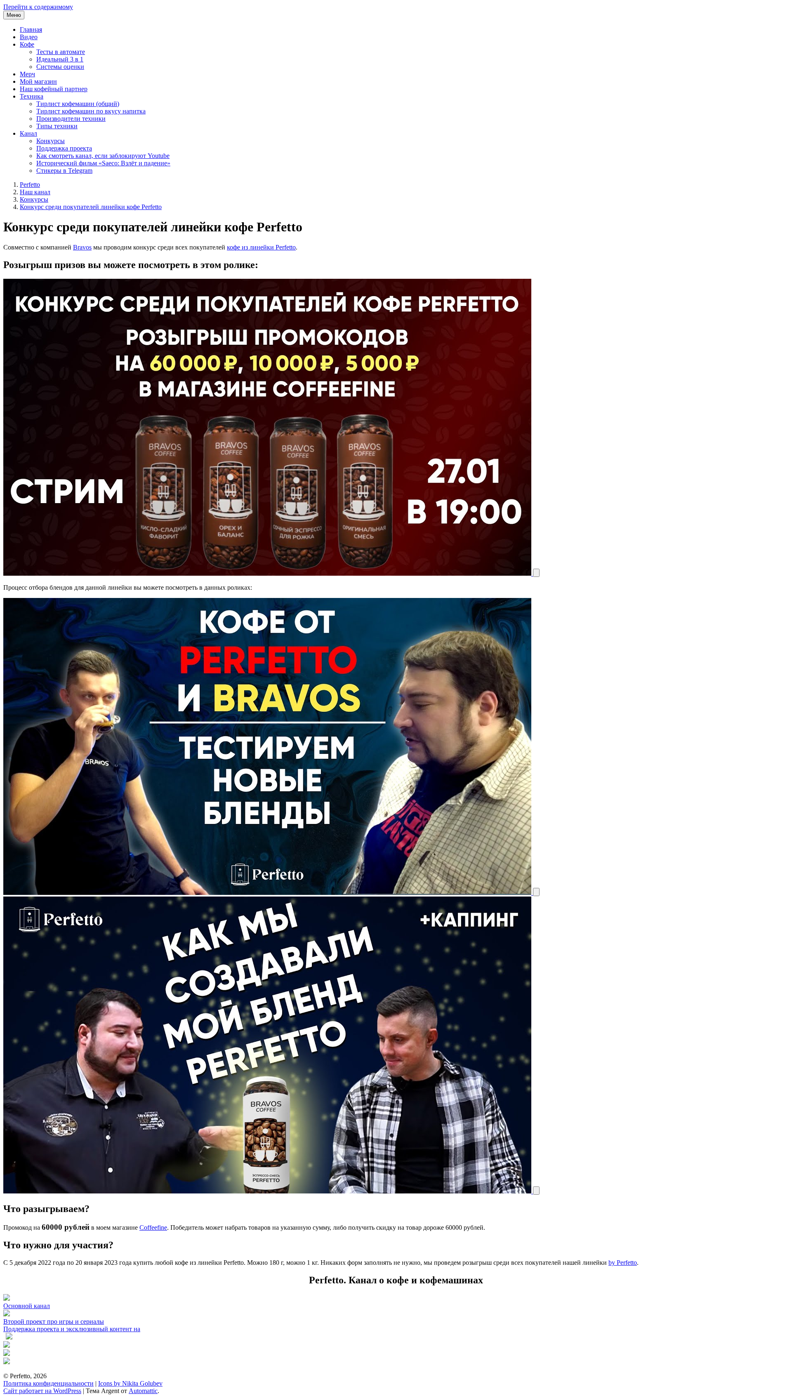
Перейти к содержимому (38, 6)
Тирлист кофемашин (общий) (77, 103)
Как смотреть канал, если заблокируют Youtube (103, 155)
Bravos (82, 247)
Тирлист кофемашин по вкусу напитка (91, 111)
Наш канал (35, 191)
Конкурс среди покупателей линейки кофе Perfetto (91, 206)
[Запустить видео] (536, 573)
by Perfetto (622, 1262)
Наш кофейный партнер (53, 88)
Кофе (27, 44)
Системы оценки (60, 66)
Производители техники (71, 118)
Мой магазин (38, 81)
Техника (31, 96)
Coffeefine (153, 1227)
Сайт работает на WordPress (42, 1390)
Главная (31, 29)
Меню (14, 15)
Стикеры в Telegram (64, 170)
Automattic (143, 1390)
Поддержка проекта (64, 148)
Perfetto (30, 184)
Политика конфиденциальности (48, 1383)
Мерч (27, 74)
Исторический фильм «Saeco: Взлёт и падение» (103, 163)
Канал (28, 133)
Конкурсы (50, 140)
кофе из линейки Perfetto (261, 247)
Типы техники (57, 125)
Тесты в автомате (60, 51)
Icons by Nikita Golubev (130, 1383)
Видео (29, 36)
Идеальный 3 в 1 (59, 59)
